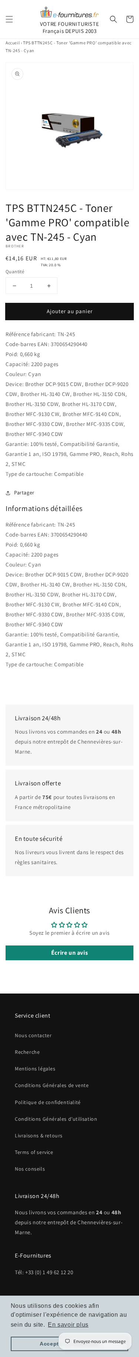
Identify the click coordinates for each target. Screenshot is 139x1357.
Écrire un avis (69, 953)
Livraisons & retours (39, 1135)
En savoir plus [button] (68, 1325)
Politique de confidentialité (48, 1102)
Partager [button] (24, 492)
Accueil (13, 42)
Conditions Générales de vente (52, 1085)
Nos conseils (30, 1168)
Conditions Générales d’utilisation (56, 1119)
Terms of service (34, 1152)
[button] (9, 19)
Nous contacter (33, 1035)
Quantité (15, 271)
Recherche (27, 1052)
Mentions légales (35, 1068)
